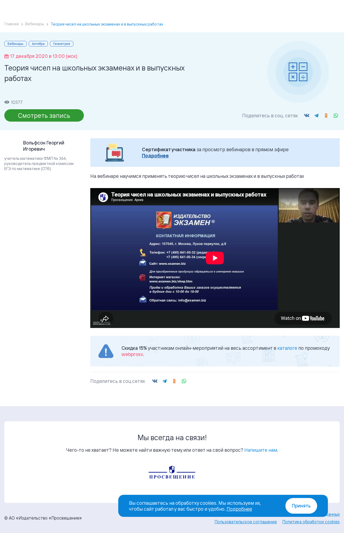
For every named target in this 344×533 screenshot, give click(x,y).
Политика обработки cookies (311, 521)
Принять (301, 506)
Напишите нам (260, 450)
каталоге (287, 348)
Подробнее (155, 156)
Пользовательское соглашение (245, 521)
